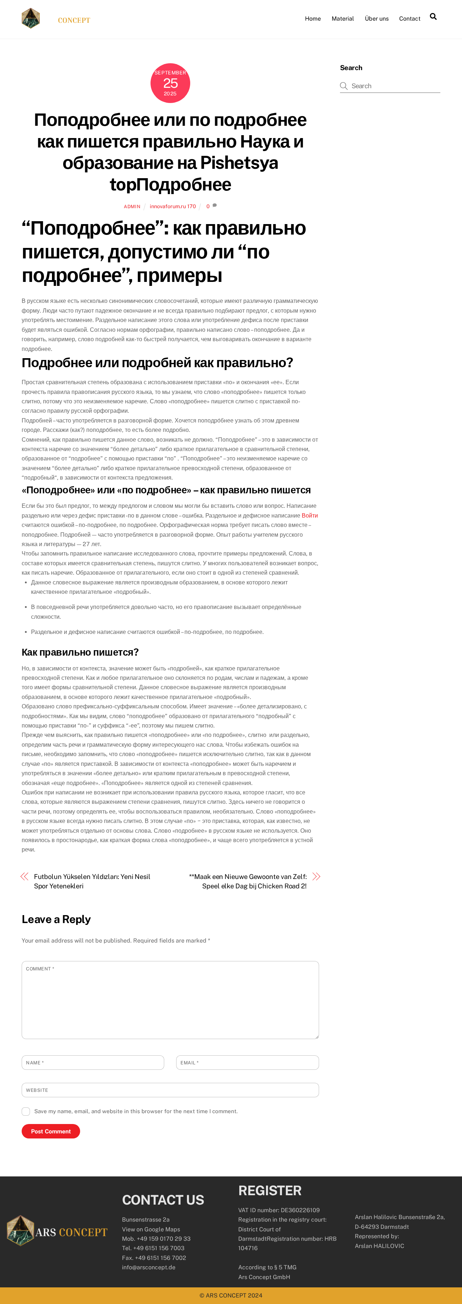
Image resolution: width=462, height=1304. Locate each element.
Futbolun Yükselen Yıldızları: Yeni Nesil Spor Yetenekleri (92, 881)
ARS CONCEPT (226, 1295)
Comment (40, 968)
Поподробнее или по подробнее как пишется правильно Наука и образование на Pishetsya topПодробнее (170, 151)
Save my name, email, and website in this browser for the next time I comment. (135, 1111)
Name (35, 1062)
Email (189, 1062)
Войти (310, 515)
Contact (409, 18)
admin (132, 206)
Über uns (377, 18)
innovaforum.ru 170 (173, 206)
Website (37, 1090)
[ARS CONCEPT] (56, 25)
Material (343, 18)
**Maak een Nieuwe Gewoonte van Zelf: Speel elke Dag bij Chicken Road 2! (248, 881)
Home (313, 18)
